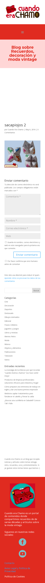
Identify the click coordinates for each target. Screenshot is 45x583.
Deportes (8, 309)
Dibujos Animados (11, 317)
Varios (7, 359)
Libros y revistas (11, 332)
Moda (6, 340)
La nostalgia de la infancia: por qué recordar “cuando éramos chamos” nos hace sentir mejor (22, 373)
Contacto (9, 563)
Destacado (8, 313)
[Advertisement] (22, 92)
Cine (6, 301)
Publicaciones (10, 352)
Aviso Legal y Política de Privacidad (17, 570)
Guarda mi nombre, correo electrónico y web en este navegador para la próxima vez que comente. (22, 245)
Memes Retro (10, 336)
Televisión (8, 356)
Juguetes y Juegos (11, 328)
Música (7, 344)
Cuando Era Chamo (16, 129)
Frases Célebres (10, 325)
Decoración (9, 305)
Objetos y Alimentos (12, 348)
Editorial (7, 321)
